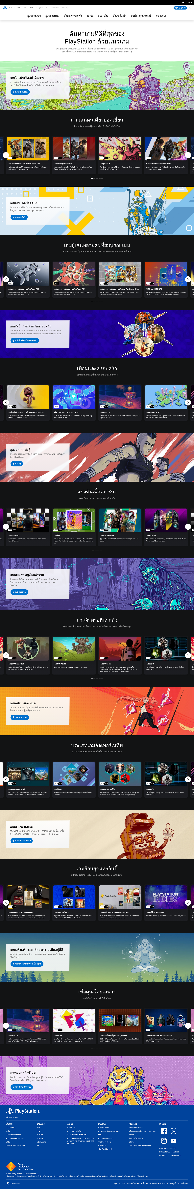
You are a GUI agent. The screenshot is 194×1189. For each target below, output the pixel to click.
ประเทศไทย (15, 1184)
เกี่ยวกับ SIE (10, 1128)
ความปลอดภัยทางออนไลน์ (77, 1135)
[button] (20, 92)
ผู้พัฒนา (131, 1142)
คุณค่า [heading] (70, 1124)
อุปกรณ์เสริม (43, 8)
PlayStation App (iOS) (167, 1148)
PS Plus (32, 8)
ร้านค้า (11, 8)
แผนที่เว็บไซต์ (183, 1184)
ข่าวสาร (54, 8)
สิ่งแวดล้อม (71, 1128)
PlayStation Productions (15, 1138)
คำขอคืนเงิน (102, 1146)
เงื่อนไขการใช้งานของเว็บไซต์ (153, 1184)
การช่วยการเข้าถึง (74, 1131)
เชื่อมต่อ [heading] (162, 1124)
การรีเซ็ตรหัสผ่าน (104, 1142)
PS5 (18, 8)
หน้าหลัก (9, 1117)
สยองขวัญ (103, 15)
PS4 (38, 1131)
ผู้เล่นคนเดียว (34, 15)
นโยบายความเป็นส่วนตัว (131, 1184)
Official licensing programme (140, 1146)
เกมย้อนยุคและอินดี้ (141, 15)
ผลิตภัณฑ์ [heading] (41, 1124)
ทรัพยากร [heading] (133, 1124)
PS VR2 (40, 1135)
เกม (25, 8)
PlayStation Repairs (105, 1138)
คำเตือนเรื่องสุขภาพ (136, 1138)
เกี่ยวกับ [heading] (9, 1124)
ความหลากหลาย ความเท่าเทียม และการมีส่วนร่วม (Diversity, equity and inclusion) (80, 1141)
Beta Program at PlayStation (170, 1155)
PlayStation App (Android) (169, 1152)
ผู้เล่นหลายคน (52, 15)
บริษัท (8, 1142)
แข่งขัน (89, 15)
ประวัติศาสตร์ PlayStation (15, 1146)
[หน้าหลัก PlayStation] (5, 8)
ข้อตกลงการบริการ (135, 1128)
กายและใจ (161, 15)
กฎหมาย (117, 1184)
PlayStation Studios (13, 1135)
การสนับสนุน (65, 8)
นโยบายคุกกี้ (171, 1184)
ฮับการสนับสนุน (103, 1128)
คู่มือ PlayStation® (105, 1149)
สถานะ (100, 1135)
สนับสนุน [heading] (102, 1124)
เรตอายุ (131, 1135)
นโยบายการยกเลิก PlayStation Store (142, 1131)
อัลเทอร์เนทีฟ (119, 15)
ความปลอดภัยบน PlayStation (109, 1131)
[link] (28, 155)
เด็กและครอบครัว (73, 15)
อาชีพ (8, 1131)
